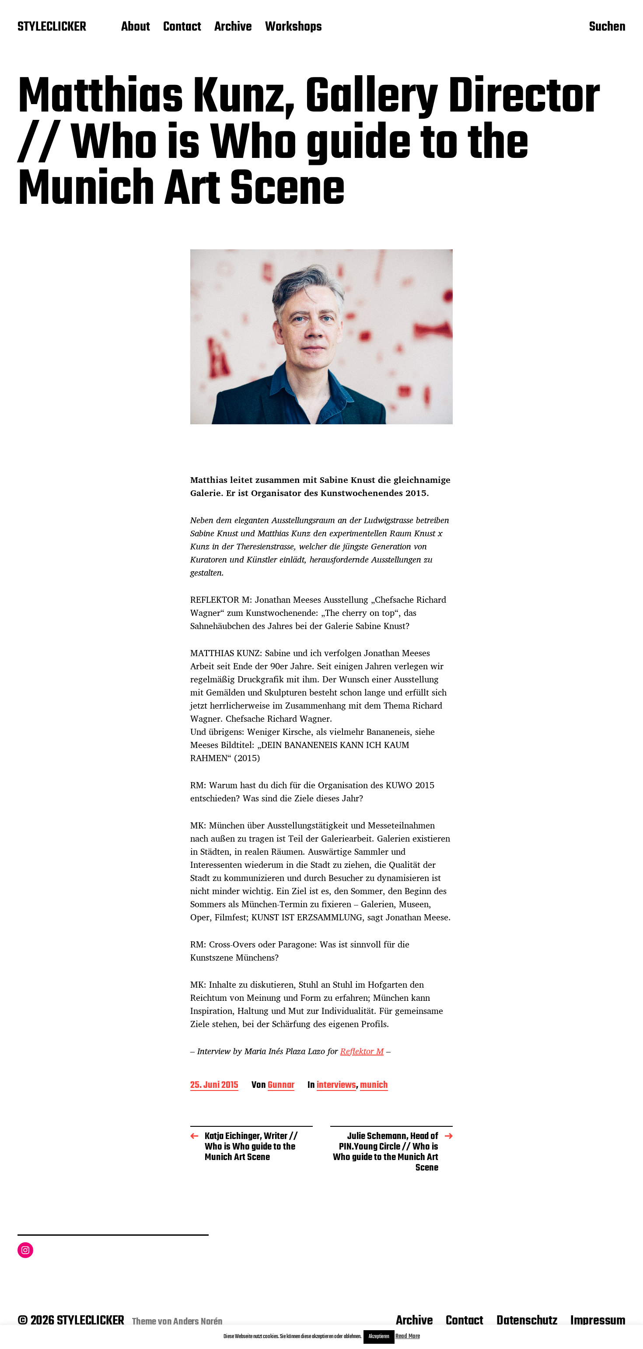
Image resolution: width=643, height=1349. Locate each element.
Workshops (293, 27)
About (135, 27)
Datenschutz (526, 1321)
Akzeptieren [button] (379, 1337)
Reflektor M (362, 1051)
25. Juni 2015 (214, 1085)
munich (374, 1085)
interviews (336, 1085)
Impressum (598, 1321)
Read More (407, 1336)
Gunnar (281, 1085)
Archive (233, 27)
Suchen (607, 27)
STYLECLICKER (51, 27)
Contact (182, 27)
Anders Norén (198, 1321)
